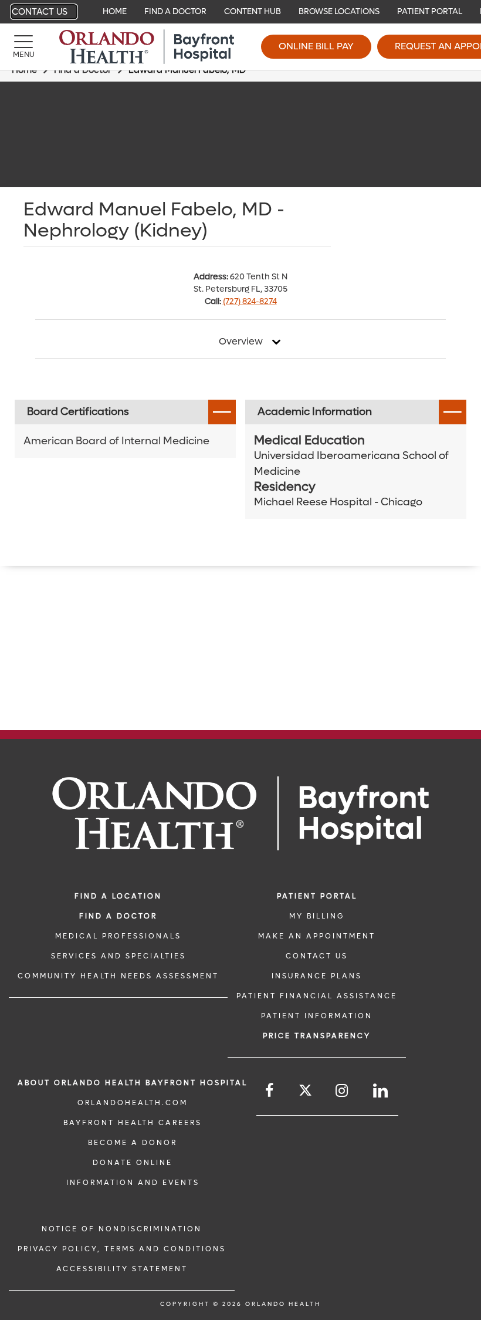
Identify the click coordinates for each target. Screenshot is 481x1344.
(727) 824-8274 (250, 301)
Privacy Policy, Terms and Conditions (122, 1249)
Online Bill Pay (316, 46)
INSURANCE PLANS (317, 976)
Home (115, 11)
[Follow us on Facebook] (270, 1090)
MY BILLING (316, 916)
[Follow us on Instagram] (343, 1090)
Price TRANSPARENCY (317, 1036)
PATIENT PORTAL (317, 896)
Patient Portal (429, 11)
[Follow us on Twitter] (305, 1092)
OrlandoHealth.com (132, 1102)
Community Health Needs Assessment (118, 976)
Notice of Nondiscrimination (122, 1229)
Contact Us (39, 12)
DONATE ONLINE (132, 1162)
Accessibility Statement (122, 1269)
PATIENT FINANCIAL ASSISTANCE (316, 996)
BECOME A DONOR (132, 1142)
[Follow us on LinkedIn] (381, 1090)
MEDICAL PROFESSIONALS (118, 936)
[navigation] (240, 11)
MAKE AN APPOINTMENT (316, 936)
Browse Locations (339, 11)
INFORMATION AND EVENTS (132, 1182)
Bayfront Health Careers (132, 1122)
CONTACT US (317, 956)
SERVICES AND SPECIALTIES (118, 956)
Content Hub (252, 11)
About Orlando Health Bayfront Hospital (133, 1083)
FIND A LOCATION (118, 896)
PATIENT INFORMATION (316, 1016)
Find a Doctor (175, 11)
